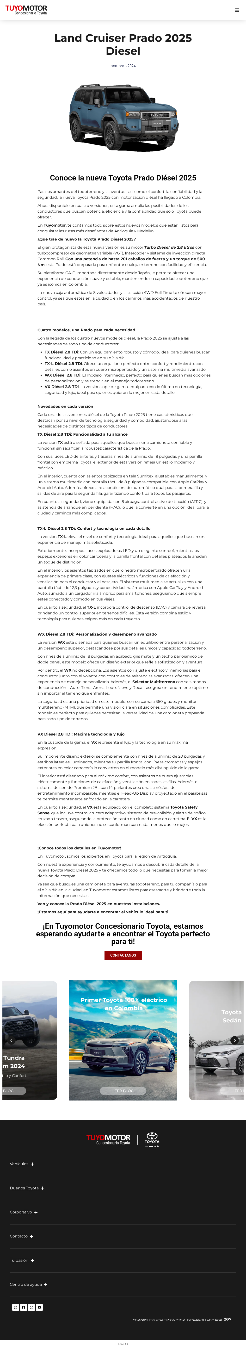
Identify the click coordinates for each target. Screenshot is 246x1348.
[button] (237, 10)
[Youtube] (39, 1307)
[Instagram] (15, 1307)
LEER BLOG (123, 1090)
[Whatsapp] (31, 1307)
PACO (123, 1344)
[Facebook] (23, 1307)
